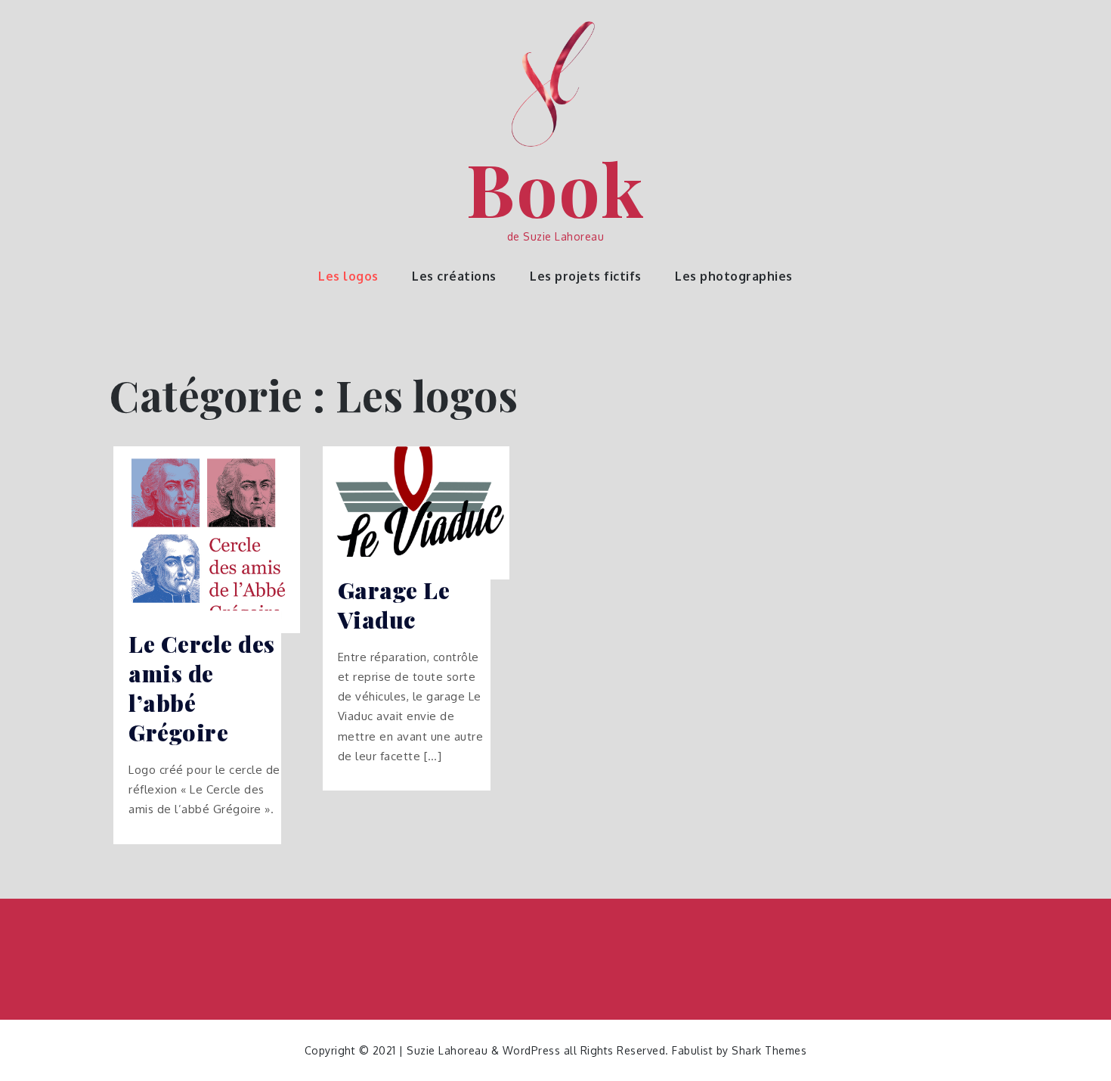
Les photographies (734, 276)
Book (555, 187)
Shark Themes (769, 1050)
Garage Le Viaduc (394, 605)
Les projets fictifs (586, 276)
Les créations (454, 276)
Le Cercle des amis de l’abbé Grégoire (201, 688)
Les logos (348, 276)
